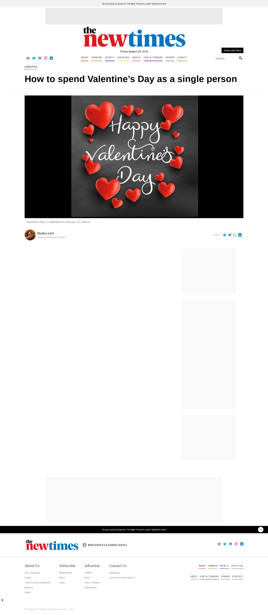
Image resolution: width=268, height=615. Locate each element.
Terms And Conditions (38, 582)
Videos (136, 57)
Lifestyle (31, 66)
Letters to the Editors (122, 577)
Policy (28, 577)
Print (62, 577)
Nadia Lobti (45, 233)
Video (193, 576)
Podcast (237, 576)
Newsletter (65, 572)
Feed (28, 592)
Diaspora (123, 57)
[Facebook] (39, 58)
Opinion (212, 565)
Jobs (62, 582)
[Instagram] (45, 58)
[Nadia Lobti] (30, 239)
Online (88, 572)
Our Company (32, 572)
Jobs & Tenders (153, 57)
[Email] (28, 58)
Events (182, 57)
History (29, 587)
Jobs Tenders (92, 582)
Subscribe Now (232, 50)
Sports (109, 57)
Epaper (170, 57)
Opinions (96, 57)
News (84, 57)
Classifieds (90, 587)
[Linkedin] (51, 58)
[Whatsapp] (234, 235)
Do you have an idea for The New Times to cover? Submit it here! (134, 4)
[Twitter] (34, 58)
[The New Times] (134, 47)
